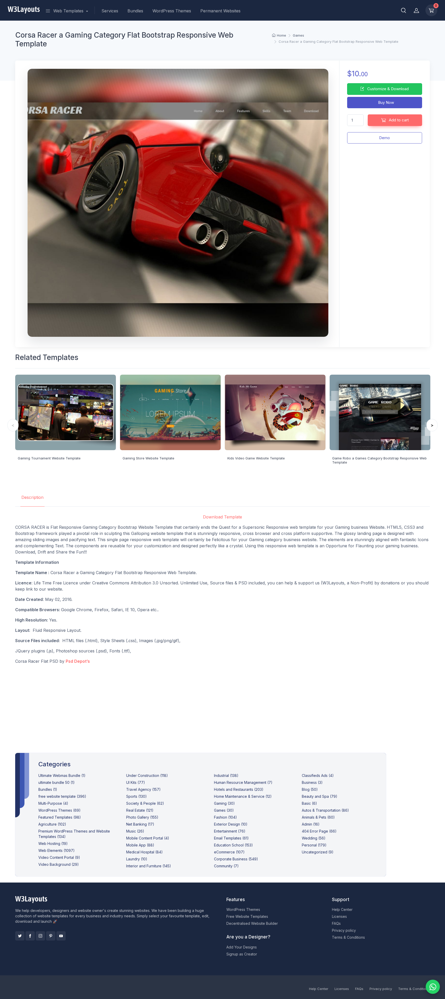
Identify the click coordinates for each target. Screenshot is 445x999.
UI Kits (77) (135, 782)
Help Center (342, 909)
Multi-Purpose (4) (53, 803)
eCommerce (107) (229, 852)
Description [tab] (32, 497)
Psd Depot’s (78, 661)
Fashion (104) (225, 817)
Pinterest (50, 936)
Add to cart (398, 119)
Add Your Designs (241, 947)
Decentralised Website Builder (252, 923)
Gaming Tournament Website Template (49, 458)
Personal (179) (314, 845)
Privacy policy (344, 930)
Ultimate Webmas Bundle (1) (61, 775)
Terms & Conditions (348, 937)
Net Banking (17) (140, 824)
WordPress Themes (171, 10)
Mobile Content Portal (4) (147, 838)
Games (298, 35)
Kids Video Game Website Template (256, 458)
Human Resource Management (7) (243, 782)
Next (432, 425)
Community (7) (226, 866)
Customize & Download (387, 88)
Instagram (40, 936)
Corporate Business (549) (236, 859)
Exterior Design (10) (230, 824)
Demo (384, 137)
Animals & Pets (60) (318, 817)
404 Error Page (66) (319, 831)
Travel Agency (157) (143, 789)
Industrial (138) (226, 775)
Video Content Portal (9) (59, 857)
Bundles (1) (47, 789)
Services (109, 10)
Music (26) (135, 831)
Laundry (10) (136, 859)
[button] (403, 10)
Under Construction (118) (147, 775)
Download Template (222, 516)
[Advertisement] (222, 704)
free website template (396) (62, 796)
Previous (13, 425)
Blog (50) (310, 789)
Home (281, 35)
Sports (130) (136, 796)
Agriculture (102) (52, 824)
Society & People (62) (145, 803)
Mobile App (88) (140, 845)
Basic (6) (309, 803)
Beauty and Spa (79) (319, 796)
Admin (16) (311, 824)
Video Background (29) (58, 864)
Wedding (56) (314, 838)
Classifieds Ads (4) (318, 775)
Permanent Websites (220, 10)
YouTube (61, 936)
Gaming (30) (224, 803)
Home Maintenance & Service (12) (243, 796)
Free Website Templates (247, 916)
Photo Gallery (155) (142, 817)
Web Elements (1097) (56, 850)
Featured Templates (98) (59, 817)
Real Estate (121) (139, 810)
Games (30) (224, 810)
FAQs (336, 923)
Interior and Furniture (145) (148, 866)
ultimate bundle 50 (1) (56, 782)
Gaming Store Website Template (148, 458)
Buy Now (385, 102)
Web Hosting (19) (53, 843)
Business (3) (312, 782)
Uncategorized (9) (317, 852)
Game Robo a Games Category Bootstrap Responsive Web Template (379, 460)
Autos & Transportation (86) (325, 810)
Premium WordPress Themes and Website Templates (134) (74, 834)
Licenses (339, 916)
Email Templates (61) (231, 838)
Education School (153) (233, 845)
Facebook (30, 936)
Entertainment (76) (229, 831)
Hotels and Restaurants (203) (238, 789)
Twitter (19, 936)
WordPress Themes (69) (59, 810)
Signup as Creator (241, 954)
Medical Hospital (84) (144, 852)
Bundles (135, 10)
